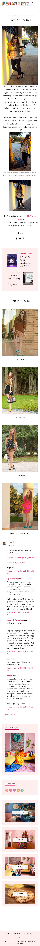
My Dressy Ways (13, 578)
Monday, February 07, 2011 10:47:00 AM (20, 572)
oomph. (10, 675)
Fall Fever (20, 360)
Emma (9, 659)
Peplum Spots (19, 476)
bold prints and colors (13, 16)
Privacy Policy (29, 934)
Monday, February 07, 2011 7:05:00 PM (20, 613)
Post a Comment (10, 714)
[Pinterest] (14, 790)
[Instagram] (10, 790)
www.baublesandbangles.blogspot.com (21, 557)
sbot (8, 542)
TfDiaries (27, 941)
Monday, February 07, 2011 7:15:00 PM (20, 652)
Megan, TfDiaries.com (15, 620)
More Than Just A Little (20, 534)
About (20, 937)
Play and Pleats (20, 418)
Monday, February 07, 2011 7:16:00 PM (20, 669)
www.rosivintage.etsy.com (16, 562)
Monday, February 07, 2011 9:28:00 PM (20, 708)
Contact (16, 934)
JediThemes (20, 943)
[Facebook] (6, 790)
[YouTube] (22, 790)
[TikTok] (18, 790)
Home (8, 934)
